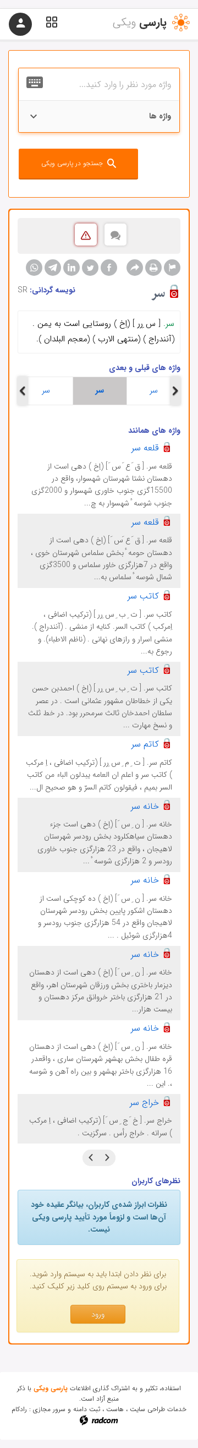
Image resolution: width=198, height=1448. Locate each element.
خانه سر (145, 806)
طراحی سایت (147, 1409)
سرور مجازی (49, 1409)
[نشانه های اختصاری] (172, 267)
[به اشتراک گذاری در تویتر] (90, 267)
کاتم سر (145, 744)
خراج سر (144, 1102)
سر (46, 390)
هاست (115, 1409)
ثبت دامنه (86, 1409)
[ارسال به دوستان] (135, 267)
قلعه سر (145, 448)
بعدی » (90, 1158)
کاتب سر (143, 596)
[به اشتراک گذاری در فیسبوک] (109, 267)
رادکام (19, 1409)
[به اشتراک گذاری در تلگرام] (53, 267)
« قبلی (107, 1158)
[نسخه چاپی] (153, 267)
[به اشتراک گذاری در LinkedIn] (71, 267)
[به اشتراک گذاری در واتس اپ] (34, 267)
